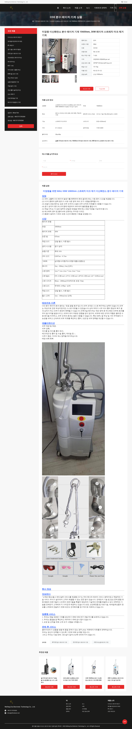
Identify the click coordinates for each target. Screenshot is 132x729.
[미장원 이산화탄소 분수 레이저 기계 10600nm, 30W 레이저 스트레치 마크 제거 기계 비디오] (59, 56)
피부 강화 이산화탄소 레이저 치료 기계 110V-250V (71, 679)
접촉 (20, 126)
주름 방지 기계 (12, 86)
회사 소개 (68, 704)
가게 (111, 8)
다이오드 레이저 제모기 (15, 37)
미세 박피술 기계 (13, 98)
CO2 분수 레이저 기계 (41, 21)
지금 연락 (102, 89)
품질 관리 (68, 709)
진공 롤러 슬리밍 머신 (14, 90)
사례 (83, 706)
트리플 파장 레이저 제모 (15, 41)
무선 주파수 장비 (13, 78)
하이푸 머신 (11, 61)
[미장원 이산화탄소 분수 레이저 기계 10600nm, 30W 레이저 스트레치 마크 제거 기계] (49, 666)
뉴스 (83, 704)
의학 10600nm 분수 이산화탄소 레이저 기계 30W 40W (93, 679)
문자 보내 (54, 174)
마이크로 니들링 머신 (14, 70)
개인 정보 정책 (86, 711)
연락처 (67, 711)
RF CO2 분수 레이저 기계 (59, 642)
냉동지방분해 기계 (13, 82)
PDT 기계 (10, 65)
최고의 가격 (86, 89)
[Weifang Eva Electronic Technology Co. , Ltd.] (11, 8)
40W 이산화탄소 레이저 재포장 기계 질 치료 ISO (115, 679)
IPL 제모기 (11, 45)
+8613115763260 (19, 116)
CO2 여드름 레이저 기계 (101, 642)
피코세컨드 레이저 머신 (15, 57)
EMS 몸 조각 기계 (13, 74)
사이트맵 (84, 709)
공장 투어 (68, 706)
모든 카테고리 (111, 711)
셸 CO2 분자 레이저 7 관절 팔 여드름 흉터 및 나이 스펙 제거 (49, 680)
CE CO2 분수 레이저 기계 (80, 642)
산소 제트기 (11, 94)
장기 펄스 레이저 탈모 (14, 49)
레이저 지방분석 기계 (14, 102)
